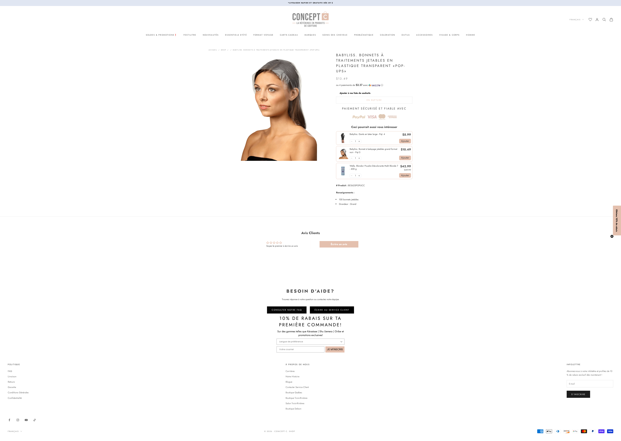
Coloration (387, 34)
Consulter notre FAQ (287, 309)
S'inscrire (578, 394)
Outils (406, 34)
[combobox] (309, 342)
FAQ (10, 371)
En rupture (374, 100)
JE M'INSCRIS (335, 349)
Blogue (289, 381)
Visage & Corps (449, 34)
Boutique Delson (293, 408)
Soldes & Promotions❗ (161, 34)
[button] (374, 85)
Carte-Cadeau (289, 34)
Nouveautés (211, 34)
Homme (470, 34)
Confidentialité (15, 398)
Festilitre (190, 34)
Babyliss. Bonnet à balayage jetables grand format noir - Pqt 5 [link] (373, 151)
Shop (223, 50)
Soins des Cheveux (335, 34)
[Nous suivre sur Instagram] (17, 420)
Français (575, 19)
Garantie (12, 387)
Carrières (290, 371)
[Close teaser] (612, 236)
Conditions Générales (18, 392)
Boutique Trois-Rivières (296, 398)
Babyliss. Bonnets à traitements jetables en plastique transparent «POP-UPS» (276, 50)
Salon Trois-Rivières (295, 403)
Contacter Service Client (297, 387)
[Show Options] (341, 342)
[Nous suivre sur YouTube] (26, 420)
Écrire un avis (339, 244)
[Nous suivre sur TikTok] (34, 420)
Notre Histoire (292, 376)
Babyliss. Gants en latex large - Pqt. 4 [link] (367, 134)
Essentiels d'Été (236, 34)
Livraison (12, 376)
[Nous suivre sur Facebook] (9, 420)
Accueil (213, 50)
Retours (11, 381)
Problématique (364, 34)
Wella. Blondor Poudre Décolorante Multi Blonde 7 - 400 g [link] (374, 167)
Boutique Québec (294, 392)
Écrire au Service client (332, 309)
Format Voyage (263, 34)
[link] (343, 138)
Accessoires (424, 34)
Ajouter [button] (405, 141)
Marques (310, 34)
